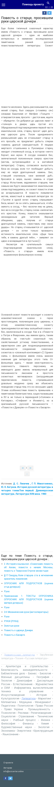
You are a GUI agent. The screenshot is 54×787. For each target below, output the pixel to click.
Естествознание (23, 684)
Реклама (23, 712)
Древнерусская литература (19, 654)
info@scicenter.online (13, 771)
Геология (6, 680)
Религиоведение (41, 712)
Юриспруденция (43, 730)
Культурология (10, 698)
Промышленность (39, 709)
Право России (44, 705)
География (43, 676)
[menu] (3, 4)
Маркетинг (44, 698)
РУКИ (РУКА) (11, 621)
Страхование (26, 716)
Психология (8, 712)
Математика (8, 702)
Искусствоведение (13, 694)
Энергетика (24, 730)
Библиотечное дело (13, 673)
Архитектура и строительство (27, 666)
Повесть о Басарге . (15, 635)
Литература (29, 698)
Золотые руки (11, 625)
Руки (6, 607)
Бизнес (32, 673)
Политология (25, 705)
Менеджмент (43, 702)
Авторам (7, 768)
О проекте (8, 763)
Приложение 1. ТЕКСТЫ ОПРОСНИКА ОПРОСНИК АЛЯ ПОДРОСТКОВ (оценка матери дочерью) (28, 599)
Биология (45, 673)
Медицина (25, 702)
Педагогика (8, 705)
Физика (45, 719)
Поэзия (19, 658)
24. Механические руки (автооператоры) (26, 612)
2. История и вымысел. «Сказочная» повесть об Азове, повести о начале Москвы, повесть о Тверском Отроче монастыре (28, 567)
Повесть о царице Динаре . (19, 630)
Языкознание (10, 734)
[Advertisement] (27, 75)
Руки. (7, 591)
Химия (45, 723)
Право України (13, 709)
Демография (24, 680)
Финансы (28, 723)
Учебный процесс (24, 719)
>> (52, 7)
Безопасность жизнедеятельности (24, 669)
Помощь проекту (33, 4)
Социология (8, 716)
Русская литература (36, 658)
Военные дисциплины (15, 676)
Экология (43, 727)
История (41, 694)
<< (46, 7)
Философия (8, 723)
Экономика (8, 730)
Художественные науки (16, 727)
